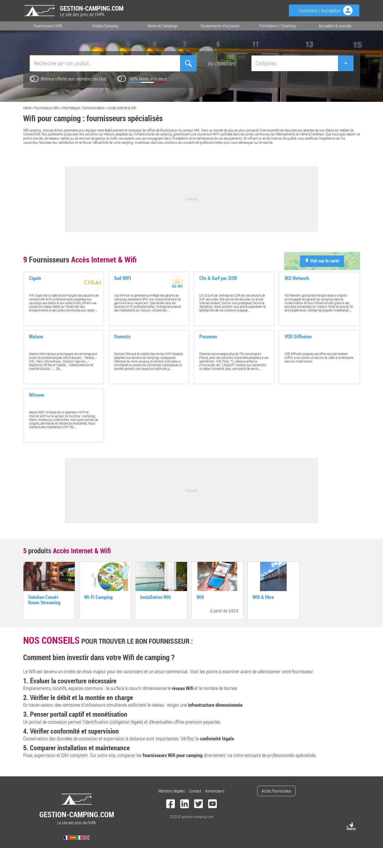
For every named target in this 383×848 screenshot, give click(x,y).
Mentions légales (171, 791)
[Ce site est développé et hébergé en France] (351, 826)
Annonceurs (215, 791)
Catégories (266, 63)
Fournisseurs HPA (48, 26)
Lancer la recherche (188, 63)
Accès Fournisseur (276, 791)
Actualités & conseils (335, 26)
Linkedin (184, 804)
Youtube (212, 804)
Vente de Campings (162, 26)
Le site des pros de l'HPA (76, 817)
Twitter (198, 804)
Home (27, 107)
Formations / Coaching (278, 26)
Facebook (170, 804)
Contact (195, 791)
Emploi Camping (105, 26)
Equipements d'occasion (220, 26)
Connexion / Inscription (319, 10)
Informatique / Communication (83, 107)
